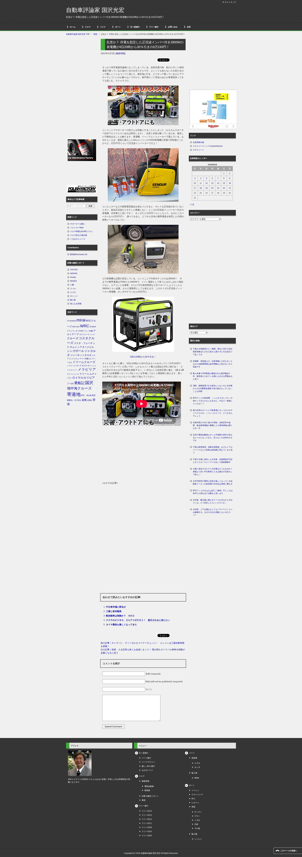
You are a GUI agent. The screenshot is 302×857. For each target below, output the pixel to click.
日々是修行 (135, 27)
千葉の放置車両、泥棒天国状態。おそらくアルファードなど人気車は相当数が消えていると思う (212, 450)
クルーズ (72, 338)
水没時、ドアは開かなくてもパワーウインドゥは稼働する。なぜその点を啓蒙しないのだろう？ (212, 512)
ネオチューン (198, 150)
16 (230, 183)
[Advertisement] (143, 458)
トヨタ (197, 820)
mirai (80, 320)
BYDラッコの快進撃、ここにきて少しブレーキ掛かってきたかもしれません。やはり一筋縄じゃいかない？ (213, 401)
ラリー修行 (154, 27)
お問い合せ (172, 27)
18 (201, 188)
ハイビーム (71, 365)
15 (224, 183)
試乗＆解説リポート (150, 796)
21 (218, 188)
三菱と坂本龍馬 (113, 611)
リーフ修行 (146, 758)
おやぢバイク (147, 770)
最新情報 (120, 53)
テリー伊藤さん (86, 359)
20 (212, 188)
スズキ (73, 292)
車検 (143, 800)
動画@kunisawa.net (78, 254)
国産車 (194, 758)
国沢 (89, 382)
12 (206, 183)
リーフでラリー (148, 762)
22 (224, 188)
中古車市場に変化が (116, 607)
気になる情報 (75, 304)
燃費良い (70, 400)
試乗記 (89, 400)
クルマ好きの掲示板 (78, 235)
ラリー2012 (147, 819)
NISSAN (73, 273)
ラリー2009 (147, 827)
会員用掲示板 (198, 142)
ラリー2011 (147, 823)
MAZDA (73, 281)
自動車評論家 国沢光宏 (95, 10)
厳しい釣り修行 (148, 766)
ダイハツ (74, 296)
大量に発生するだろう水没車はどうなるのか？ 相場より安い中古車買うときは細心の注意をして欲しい (213, 472)
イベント (195, 790)
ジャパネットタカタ (81, 355)
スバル (73, 288)
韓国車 (147, 790)
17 (195, 188)
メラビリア (87, 369)
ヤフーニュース (73, 374)
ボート (118, 27)
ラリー (83, 374)
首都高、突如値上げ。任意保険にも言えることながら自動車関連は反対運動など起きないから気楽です (212, 364)
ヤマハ (197, 816)
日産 (196, 824)
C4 (68, 321)
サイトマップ (230, 2)
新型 (93, 395)
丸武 (72, 383)
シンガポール (75, 350)
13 (212, 183)
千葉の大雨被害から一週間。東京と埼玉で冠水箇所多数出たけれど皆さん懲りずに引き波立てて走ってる (212, 352)
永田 (189, 27)
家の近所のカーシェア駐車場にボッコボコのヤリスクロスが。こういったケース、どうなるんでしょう (212, 413)
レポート (195, 803)
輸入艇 (194, 834)
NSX (74, 327)
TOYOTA (74, 270)
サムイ (73, 347)
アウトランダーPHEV (75, 331)
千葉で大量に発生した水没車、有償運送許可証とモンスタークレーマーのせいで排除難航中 (212, 460)
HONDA (73, 321)
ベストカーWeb (77, 228)
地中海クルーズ (79, 388)
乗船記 (79, 383)
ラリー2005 (147, 835)
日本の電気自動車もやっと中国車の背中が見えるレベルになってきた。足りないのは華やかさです (212, 438)
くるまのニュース (77, 239)
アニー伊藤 (88, 331)
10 (195, 183)
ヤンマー (198, 812)
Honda (73, 277)
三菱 (72, 285)
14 (218, 183)
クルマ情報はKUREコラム (81, 231)
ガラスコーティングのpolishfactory (208, 146)
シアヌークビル (85, 347)
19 (206, 188)
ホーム (73, 27)
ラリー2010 (147, 831)
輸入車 (73, 300)
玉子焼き (77, 400)
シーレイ (198, 839)
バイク (103, 27)
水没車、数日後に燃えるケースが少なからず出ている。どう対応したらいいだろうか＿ (212, 501)
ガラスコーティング (87, 334)
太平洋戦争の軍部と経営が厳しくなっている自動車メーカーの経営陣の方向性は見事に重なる (212, 482)
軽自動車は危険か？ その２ (120, 615)
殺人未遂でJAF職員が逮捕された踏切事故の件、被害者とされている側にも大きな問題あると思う (212, 376)
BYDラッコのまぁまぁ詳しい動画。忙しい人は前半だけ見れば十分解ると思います (213, 491)
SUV (78, 327)
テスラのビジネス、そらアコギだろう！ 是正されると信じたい (138, 620)
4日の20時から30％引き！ (143, 356)
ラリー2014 (147, 811)
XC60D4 (92, 327)
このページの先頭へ (288, 851)
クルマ (88, 27)
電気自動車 (149, 786)
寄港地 (74, 394)
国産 (193, 807)
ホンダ (78, 365)
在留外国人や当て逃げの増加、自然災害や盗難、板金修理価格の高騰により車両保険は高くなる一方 (212, 425)
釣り (193, 798)
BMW (196, 778)
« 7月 (192, 205)
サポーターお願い (77, 224)
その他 (197, 828)
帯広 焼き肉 (86, 395)
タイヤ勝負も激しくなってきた (121, 624)
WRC (84, 326)
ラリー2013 (147, 815)
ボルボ (84, 365)
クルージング (197, 794)
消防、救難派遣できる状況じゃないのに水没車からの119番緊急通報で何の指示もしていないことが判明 (212, 388)
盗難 (84, 400)
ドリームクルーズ (84, 362)
